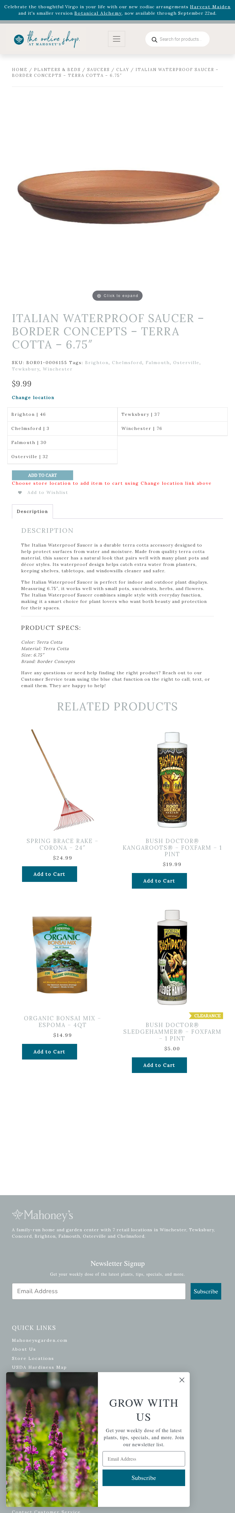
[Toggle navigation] (116, 39)
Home (20, 69)
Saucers (98, 69)
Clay (122, 69)
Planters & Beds (57, 69)
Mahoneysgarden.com (40, 1340)
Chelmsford (127, 362)
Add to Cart (42, 475)
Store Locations (33, 1358)
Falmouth (158, 362)
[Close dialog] (182, 1380)
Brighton (97, 362)
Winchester (58, 369)
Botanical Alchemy (98, 13)
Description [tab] (32, 511)
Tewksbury (25, 369)
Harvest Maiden (210, 6)
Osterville (186, 362)
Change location (33, 397)
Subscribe (206, 1291)
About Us (24, 1349)
